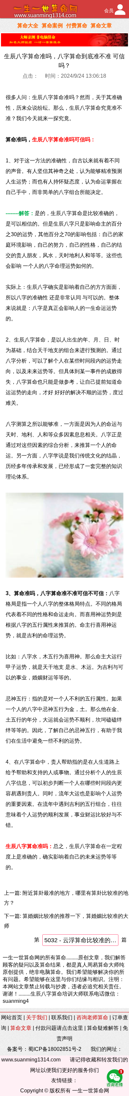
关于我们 (36, 1017)
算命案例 (52, 25)
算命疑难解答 (103, 1028)
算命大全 (27, 25)
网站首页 (11, 1017)
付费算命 (76, 25)
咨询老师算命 (92, 1017)
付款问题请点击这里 (59, 1028)
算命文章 (101, 25)
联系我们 (61, 1017)
